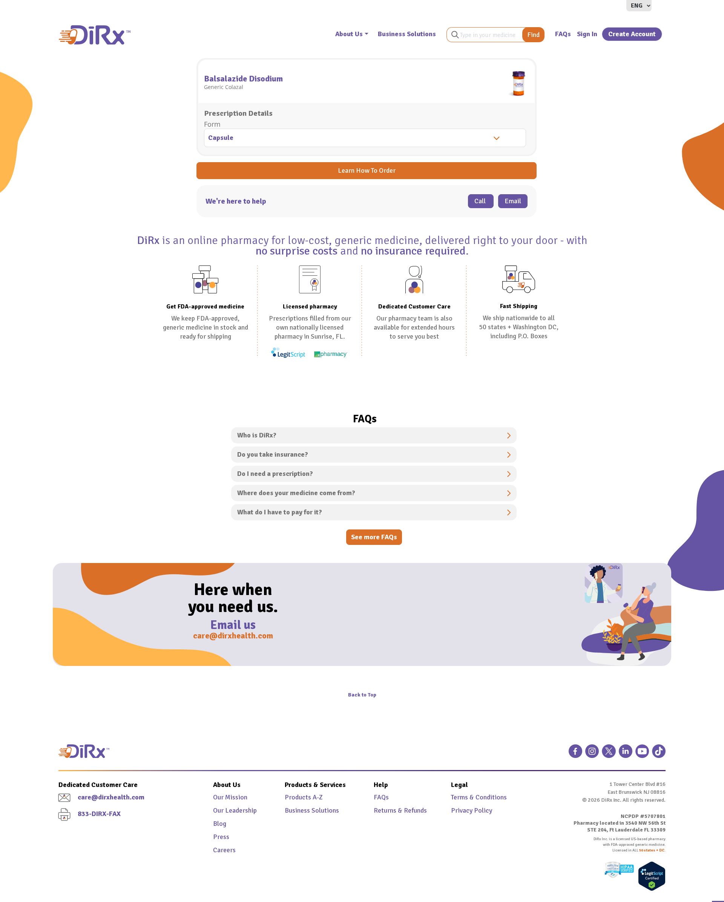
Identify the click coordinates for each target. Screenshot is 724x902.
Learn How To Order (367, 170)
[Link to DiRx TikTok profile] (659, 754)
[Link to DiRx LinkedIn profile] (625, 754)
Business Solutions (407, 34)
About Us (349, 34)
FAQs (563, 34)
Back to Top (362, 695)
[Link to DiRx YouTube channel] (642, 754)
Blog (219, 823)
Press (221, 837)
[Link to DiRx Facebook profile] (575, 754)
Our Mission (230, 797)
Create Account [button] (632, 34)
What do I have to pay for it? (279, 512)
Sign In (587, 34)
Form (212, 124)
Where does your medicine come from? (296, 493)
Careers (224, 850)
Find (533, 35)
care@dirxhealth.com (233, 635)
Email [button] (513, 201)
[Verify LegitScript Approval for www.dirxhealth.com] (650, 876)
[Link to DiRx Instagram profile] (592, 754)
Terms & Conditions (479, 797)
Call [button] (480, 201)
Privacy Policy (471, 810)
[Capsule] (366, 139)
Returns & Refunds (400, 810)
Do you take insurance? (272, 454)
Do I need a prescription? (275, 473)
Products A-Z (304, 797)
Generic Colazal (223, 87)
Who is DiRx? (256, 435)
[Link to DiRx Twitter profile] (608, 754)
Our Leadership (235, 810)
